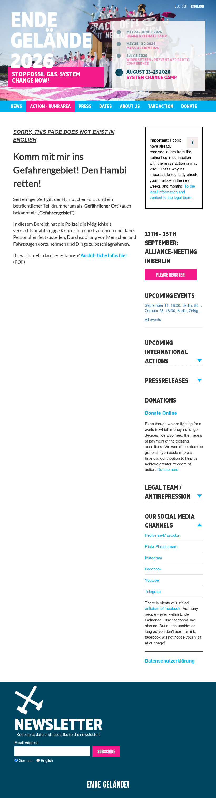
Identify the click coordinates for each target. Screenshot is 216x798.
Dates (105, 106)
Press (84, 106)
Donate (189, 106)
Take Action (160, 106)
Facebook (153, 568)
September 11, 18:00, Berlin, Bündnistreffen (174, 305)
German (26, 760)
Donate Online (161, 412)
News (16, 106)
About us (130, 106)
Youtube (152, 580)
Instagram (153, 557)
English (197, 6)
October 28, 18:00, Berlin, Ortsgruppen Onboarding (174, 310)
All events (153, 319)
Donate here (167, 469)
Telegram (153, 591)
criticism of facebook (162, 608)
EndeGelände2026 (51, 40)
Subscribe (106, 751)
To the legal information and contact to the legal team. (172, 191)
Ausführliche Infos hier (104, 255)
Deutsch (181, 6)
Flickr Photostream (161, 546)
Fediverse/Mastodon (162, 535)
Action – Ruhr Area (50, 106)
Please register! (171, 274)
